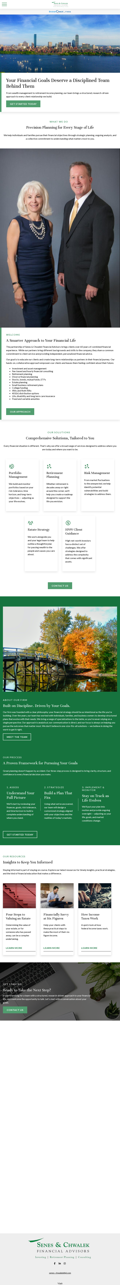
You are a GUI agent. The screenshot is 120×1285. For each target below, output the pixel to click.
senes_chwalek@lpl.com (60, 1273)
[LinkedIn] (60, 1263)
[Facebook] (55, 1263)
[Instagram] (65, 1263)
